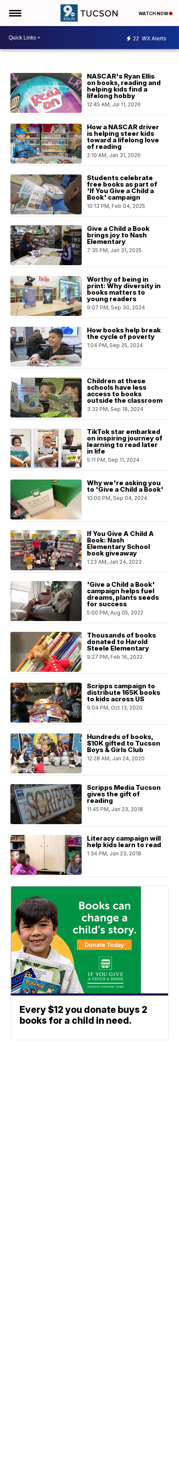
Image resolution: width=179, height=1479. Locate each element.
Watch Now (154, 13)
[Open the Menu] (15, 13)
